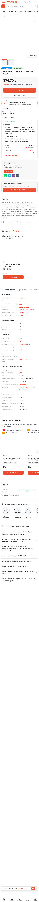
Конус (21, 307)
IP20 (21, 372)
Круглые (26, 307)
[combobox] (22, 6)
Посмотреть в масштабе (24, 222)
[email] (17, 175)
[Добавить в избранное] (34, 16)
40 (20, 347)
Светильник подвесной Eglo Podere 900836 (11, 265)
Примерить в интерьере (20, 189)
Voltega (5, 455)
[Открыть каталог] (3, 6)
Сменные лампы (25, 359)
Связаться (8, 171)
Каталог (10, 11)
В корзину (20, 90)
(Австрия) (31, 147)
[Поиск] (35, 6)
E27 (21, 341)
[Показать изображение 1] (5, 62)
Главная (4, 11)
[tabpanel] (19, 352)
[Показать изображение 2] (11, 62)
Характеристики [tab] (8, 290)
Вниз (21, 304)
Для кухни (31, 387)
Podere (32, 150)
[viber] (13, 175)
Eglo (26, 147)
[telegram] (9, 175)
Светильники (18, 11)
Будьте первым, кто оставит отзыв (27, 491)
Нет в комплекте (25, 344)
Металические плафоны (27, 309)
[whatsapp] (5, 175)
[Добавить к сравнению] (34, 21)
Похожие (32, 55)
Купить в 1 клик (19, 95)
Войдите (6, 84)
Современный (24, 384)
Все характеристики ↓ (11, 155)
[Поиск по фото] (33, 6)
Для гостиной (24, 389)
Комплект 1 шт (14, 473)
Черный (22, 298)
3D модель (8, 222)
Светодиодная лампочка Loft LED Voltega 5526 (12, 459)
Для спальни (23, 387)
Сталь (21, 301)
